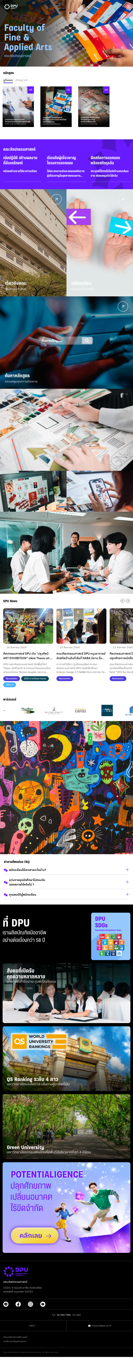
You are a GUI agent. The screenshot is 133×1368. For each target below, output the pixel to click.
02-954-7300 (64, 1315)
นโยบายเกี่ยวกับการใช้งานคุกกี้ (15, 1337)
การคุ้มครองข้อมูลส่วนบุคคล (14, 1341)
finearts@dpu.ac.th (101, 1325)
